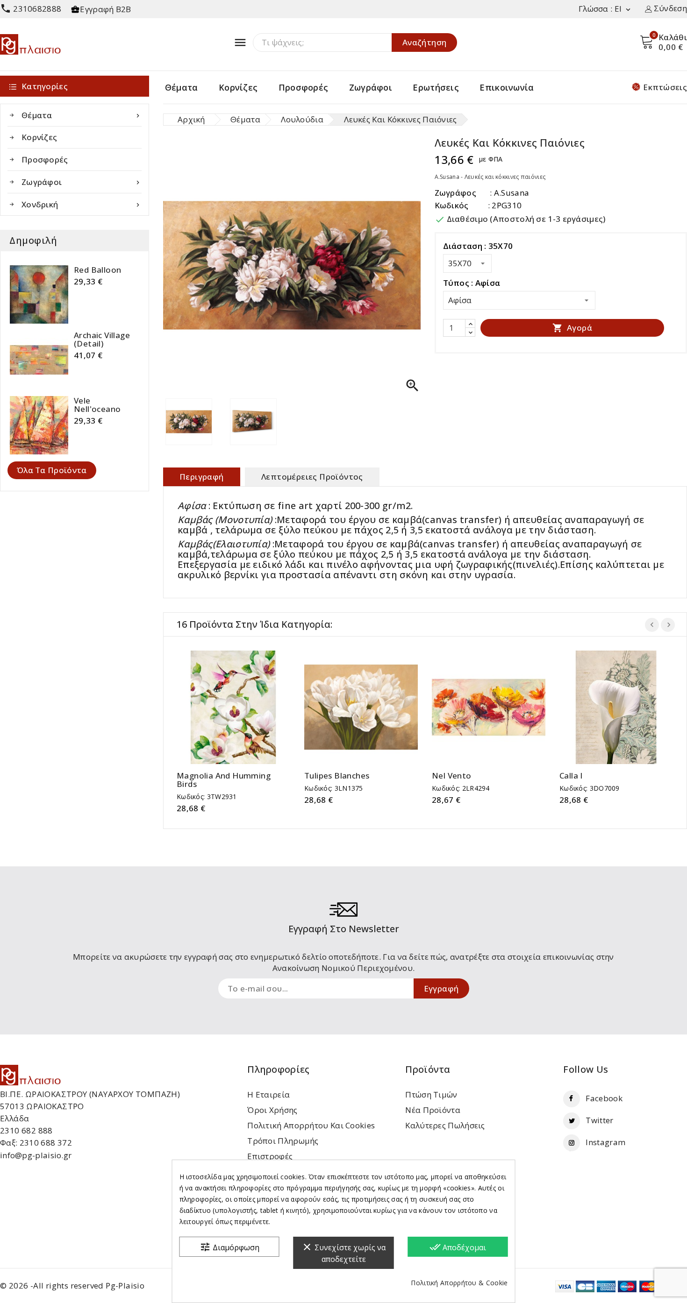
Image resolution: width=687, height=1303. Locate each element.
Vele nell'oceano (97, 405)
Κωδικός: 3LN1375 (333, 788)
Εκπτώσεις (665, 87)
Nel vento (452, 776)
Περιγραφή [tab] (201, 476)
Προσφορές (304, 87)
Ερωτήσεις (436, 87)
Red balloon (97, 270)
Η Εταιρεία (268, 1094)
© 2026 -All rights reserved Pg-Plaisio (72, 1285)
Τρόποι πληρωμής (283, 1140)
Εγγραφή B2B (105, 9)
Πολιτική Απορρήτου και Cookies (311, 1125)
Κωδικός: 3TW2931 (207, 796)
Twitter (599, 1120)
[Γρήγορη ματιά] (243, 705)
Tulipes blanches (336, 776)
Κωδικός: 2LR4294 (461, 788)
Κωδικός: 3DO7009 (589, 788)
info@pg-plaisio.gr (36, 1155)
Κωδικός (452, 205)
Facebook (604, 1098)
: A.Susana (509, 192)
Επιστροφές (270, 1156)
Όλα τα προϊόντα (52, 470)
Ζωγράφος (455, 192)
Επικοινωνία (506, 87)
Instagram (605, 1142)
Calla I (571, 776)
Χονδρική (81, 204)
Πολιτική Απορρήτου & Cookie (459, 1282)
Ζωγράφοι (370, 87)
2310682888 (30, 8)
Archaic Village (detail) (102, 339)
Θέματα (181, 87)
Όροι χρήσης (272, 1110)
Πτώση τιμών (431, 1094)
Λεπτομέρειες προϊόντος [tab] (312, 476)
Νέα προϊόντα (432, 1110)
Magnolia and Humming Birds (224, 780)
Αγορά (572, 327)
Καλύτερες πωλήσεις (445, 1125)
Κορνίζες (238, 87)
